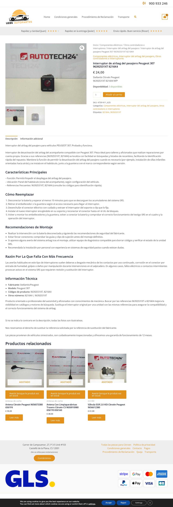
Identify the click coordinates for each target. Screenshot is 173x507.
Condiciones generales (118, 448)
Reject (123, 502)
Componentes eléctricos (111, 45)
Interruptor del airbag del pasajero (123, 48)
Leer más (14, 417)
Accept (109, 502)
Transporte (150, 451)
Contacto (137, 448)
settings (91, 504)
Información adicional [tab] (31, 138)
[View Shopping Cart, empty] (165, 16)
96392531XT (115, 112)
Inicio (95, 45)
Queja (139, 451)
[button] (135, 17)
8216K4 (106, 112)
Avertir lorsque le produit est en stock (24, 394)
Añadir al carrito (114, 94)
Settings (138, 502)
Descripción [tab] (11, 138)
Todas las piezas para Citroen (116, 444)
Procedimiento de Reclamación (118, 451)
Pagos (147, 448)
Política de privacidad (144, 444)
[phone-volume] (144, 3)
